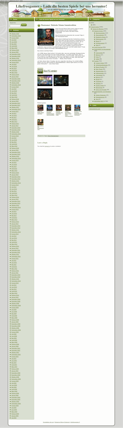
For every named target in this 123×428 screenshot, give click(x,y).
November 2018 (15, 80)
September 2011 (16, 256)
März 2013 (14, 219)
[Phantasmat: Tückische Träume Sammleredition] (45, 86)
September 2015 (16, 158)
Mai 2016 (14, 142)
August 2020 (15, 37)
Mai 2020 (14, 44)
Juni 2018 (14, 91)
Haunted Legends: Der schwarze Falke (59, 113)
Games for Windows (98, 29)
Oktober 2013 (15, 205)
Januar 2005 (14, 415)
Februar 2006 (15, 393)
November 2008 (15, 326)
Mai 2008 (14, 338)
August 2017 (15, 111)
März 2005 (14, 411)
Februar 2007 (15, 368)
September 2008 (16, 330)
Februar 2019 (15, 74)
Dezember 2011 (15, 250)
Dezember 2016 (15, 127)
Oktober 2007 (15, 352)
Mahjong (98, 55)
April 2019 (14, 70)
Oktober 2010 (15, 279)
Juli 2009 (13, 309)
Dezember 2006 (15, 373)
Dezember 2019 (15, 54)
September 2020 (16, 35)
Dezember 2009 (15, 299)
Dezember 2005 (15, 397)
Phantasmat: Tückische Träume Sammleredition (58, 25)
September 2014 (16, 183)
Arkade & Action (98, 31)
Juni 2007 (14, 360)
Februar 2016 (15, 148)
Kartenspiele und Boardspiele (102, 49)
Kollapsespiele (100, 73)
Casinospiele (99, 52)
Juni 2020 (14, 42)
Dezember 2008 (15, 324)
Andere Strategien (101, 95)
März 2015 (14, 170)
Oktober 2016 (15, 131)
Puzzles (96, 61)
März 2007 (14, 366)
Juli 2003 (13, 418)
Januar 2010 (14, 297)
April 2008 (14, 340)
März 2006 (14, 391)
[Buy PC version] (40, 70)
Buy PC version (50, 70)
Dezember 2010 (15, 274)
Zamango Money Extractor (62, 422)
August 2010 (15, 283)
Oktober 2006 (15, 377)
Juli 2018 (13, 89)
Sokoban (98, 83)
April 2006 (14, 389)
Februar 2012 (15, 246)
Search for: (13, 22)
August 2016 (15, 136)
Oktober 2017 (15, 107)
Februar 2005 (15, 413)
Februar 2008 (15, 344)
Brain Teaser (99, 69)
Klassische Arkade (101, 37)
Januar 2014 (14, 199)
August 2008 (15, 332)
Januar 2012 (14, 248)
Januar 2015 (14, 174)
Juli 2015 (13, 162)
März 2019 (14, 72)
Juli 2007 (13, 358)
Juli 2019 (13, 64)
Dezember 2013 (15, 201)
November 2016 (15, 129)
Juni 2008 (14, 336)
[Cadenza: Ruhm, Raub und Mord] (41, 107)
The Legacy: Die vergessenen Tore (40, 127)
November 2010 (15, 277)
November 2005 (15, 399)
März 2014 (14, 195)
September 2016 (16, 133)
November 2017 (15, 105)
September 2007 (16, 354)
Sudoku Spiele (100, 85)
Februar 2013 (15, 221)
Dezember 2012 (15, 225)
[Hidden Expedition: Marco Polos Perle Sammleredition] (69, 107)
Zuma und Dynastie (101, 89)
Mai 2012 (14, 240)
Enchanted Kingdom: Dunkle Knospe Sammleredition (50, 113)
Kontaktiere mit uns (48, 422)
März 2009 (14, 317)
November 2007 (15, 350)
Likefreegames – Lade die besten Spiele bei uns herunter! (61, 6)
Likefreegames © (75, 422)
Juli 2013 (13, 211)
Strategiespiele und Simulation (102, 91)
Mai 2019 (14, 68)
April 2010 (14, 291)
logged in (47, 146)
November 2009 (15, 301)
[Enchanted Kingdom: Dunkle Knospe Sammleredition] (50, 107)
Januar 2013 (14, 223)
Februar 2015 (15, 172)
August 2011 (14, 258)
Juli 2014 (13, 187)
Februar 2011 (15, 270)
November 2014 (15, 178)
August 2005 (15, 405)
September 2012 (16, 232)
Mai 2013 (14, 215)
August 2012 (15, 234)
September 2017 (16, 109)
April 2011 (14, 266)
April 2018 (14, 95)
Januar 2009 (14, 321)
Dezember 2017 (15, 103)
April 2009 (14, 315)
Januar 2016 (14, 150)
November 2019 (15, 56)
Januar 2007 (14, 371)
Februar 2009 (15, 319)
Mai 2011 (13, 264)
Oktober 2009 (15, 303)
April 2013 (14, 217)
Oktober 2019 (15, 58)
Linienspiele (99, 75)
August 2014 (15, 185)
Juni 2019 (14, 66)
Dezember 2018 (15, 78)
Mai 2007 (14, 362)
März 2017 (14, 121)
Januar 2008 (14, 346)
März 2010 (14, 293)
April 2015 (14, 168)
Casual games (95, 27)
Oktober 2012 (15, 230)
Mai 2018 (14, 93)
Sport (97, 99)
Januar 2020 (14, 52)
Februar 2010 (15, 295)
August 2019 (15, 62)
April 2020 (14, 46)
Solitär (97, 59)
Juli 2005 (13, 407)
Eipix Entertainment (53, 136)
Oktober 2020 (15, 33)
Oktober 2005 (15, 401)
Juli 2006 (13, 383)
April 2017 (14, 119)
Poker (97, 57)
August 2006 (15, 381)
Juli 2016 (13, 138)
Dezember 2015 (15, 152)
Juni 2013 (14, 213)
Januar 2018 (14, 101)
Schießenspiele (100, 43)
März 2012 (14, 244)
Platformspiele (99, 39)
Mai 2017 (14, 117)
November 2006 (15, 375)
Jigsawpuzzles (100, 71)
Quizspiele (98, 81)
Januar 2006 (14, 395)
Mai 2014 (14, 191)
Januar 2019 (14, 76)
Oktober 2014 (15, 180)
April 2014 (14, 193)
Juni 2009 (14, 311)
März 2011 (14, 268)
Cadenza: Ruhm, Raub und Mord (40, 112)
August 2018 (15, 86)
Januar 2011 (14, 272)
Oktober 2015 (15, 156)
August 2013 (15, 209)
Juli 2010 (13, 285)
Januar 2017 (14, 125)
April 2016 (14, 144)
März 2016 (14, 146)
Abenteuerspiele (100, 33)
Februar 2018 (15, 99)
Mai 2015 (14, 166)
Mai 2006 (14, 387)
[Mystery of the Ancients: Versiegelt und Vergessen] (78, 107)
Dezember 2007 (15, 348)
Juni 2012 (14, 238)
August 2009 (15, 307)
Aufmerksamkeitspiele (102, 65)
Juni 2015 (14, 164)
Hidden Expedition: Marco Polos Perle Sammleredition (69, 113)
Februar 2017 (15, 123)
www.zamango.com (94, 108)
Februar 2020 (15, 50)
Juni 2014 (14, 189)
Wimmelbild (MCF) (99, 101)
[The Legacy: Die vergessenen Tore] (41, 121)
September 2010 (16, 281)
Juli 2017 (13, 113)
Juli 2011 (13, 260)
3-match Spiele (100, 63)
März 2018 (14, 97)
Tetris (97, 45)
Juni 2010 (14, 287)
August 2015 (15, 160)
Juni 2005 (14, 409)
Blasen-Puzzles (100, 67)
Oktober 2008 (15, 328)
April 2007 (14, 364)
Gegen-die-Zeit (98, 47)
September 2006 (16, 379)
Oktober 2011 (15, 254)
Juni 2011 (14, 262)
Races (97, 41)
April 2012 (14, 242)
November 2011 (15, 252)
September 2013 (16, 207)
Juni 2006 (14, 385)
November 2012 (15, 227)
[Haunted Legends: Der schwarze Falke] (60, 107)
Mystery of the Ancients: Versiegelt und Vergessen (78, 113)
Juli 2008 (13, 334)
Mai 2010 (14, 289)
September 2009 (16, 305)
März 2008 (14, 342)
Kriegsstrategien (100, 97)
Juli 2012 (13, 236)
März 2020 (14, 48)
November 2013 (15, 203)
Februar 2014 (15, 197)
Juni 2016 (14, 140)
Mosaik (98, 79)
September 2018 (16, 84)
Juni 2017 (14, 115)
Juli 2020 (13, 40)
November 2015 (15, 154)
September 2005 (16, 403)
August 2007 (15, 356)
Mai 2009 (14, 313)
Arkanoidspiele (100, 35)
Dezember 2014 (15, 176)
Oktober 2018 (15, 82)
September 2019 (16, 60)
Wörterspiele (99, 87)
